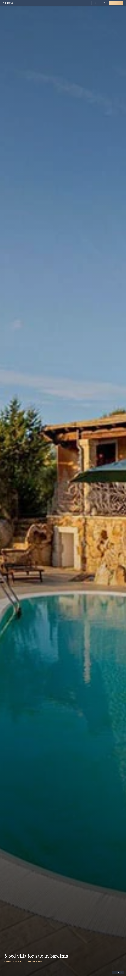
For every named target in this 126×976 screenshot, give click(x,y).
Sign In (105, 3)
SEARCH (44, 3)
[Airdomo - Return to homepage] (8, 3)
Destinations (55, 3)
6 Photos (119, 972)
